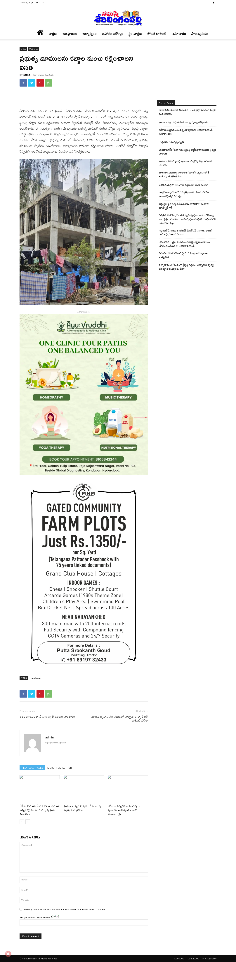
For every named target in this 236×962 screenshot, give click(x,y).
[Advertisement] (84, 98)
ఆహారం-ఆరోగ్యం (112, 33)
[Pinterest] (40, 83)
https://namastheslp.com (55, 743)
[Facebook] (213, 2)
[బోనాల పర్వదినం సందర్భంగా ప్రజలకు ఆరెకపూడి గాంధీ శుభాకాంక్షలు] (128, 789)
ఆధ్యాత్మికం (89, 33)
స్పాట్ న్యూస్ (33, 49)
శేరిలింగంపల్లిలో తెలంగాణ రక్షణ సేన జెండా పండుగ (183, 184)
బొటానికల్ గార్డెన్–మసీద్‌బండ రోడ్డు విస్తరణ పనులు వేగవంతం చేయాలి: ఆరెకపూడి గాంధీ (184, 243)
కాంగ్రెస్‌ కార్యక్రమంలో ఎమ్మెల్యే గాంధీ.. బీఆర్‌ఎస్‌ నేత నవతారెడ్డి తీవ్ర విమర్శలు (184, 194)
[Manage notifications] (8, 954)
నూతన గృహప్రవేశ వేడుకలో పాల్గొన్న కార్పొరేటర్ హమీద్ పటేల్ (119, 718)
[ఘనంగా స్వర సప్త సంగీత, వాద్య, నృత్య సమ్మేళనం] (84, 789)
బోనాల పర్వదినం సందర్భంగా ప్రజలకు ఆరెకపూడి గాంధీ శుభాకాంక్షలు (125, 810)
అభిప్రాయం (70, 33)
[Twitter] (31, 83)
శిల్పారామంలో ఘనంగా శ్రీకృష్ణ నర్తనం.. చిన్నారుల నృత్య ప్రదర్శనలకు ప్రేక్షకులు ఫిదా (186, 266)
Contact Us (193, 958)
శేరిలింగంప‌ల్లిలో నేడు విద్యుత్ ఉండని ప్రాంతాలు (47, 716)
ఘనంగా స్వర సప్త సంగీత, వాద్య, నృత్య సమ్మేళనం (83, 808)
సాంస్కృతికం (199, 33)
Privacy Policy (209, 958)
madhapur (36, 678)
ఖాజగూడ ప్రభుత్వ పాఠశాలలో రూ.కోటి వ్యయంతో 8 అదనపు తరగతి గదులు (184, 174)
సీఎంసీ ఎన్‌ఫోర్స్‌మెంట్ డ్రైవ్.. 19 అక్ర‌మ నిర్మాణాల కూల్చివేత (183, 255)
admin (26, 74)
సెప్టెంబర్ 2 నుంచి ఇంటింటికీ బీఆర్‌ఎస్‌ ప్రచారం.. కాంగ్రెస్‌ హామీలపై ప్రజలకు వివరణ (186, 232)
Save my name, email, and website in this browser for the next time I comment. (64, 909)
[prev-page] (22, 821)
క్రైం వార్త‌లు (135, 33)
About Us (179, 958)
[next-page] (27, 821)
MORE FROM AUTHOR (59, 767)
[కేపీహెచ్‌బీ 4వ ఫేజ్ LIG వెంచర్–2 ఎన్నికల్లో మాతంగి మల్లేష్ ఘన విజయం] (40, 789)
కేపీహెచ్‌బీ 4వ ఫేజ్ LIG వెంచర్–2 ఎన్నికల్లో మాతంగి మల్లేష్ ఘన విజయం (40, 810)
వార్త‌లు (53, 33)
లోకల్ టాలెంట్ (156, 33)
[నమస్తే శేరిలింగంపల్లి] (118, 17)
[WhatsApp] (48, 83)
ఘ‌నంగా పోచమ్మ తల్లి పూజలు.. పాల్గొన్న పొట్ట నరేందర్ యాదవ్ (185, 163)
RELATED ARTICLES (32, 767)
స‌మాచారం (179, 33)
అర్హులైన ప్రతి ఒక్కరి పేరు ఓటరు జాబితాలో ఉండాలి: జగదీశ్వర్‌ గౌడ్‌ (184, 205)
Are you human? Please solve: (35, 917)
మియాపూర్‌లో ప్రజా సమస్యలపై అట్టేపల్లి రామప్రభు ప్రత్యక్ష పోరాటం (187, 151)
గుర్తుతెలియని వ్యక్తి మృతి (171, 142)
